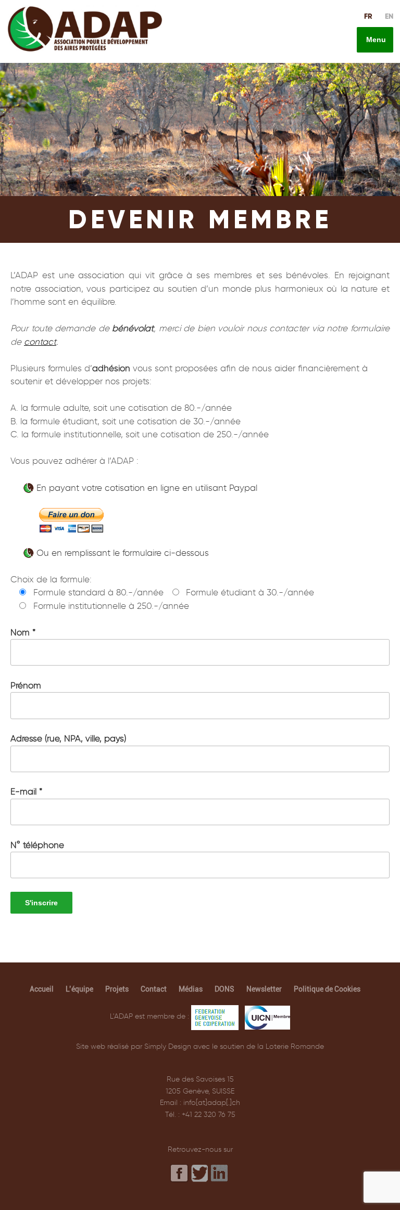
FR (368, 16)
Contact (154, 989)
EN (389, 16)
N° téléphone (37, 845)
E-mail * (26, 791)
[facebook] (179, 1173)
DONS (224, 989)
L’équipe (79, 989)
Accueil (42, 989)
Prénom (25, 685)
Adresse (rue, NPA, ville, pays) (68, 738)
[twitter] (200, 1173)
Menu (375, 39)
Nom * (23, 632)
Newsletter (264, 989)
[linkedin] (220, 1172)
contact (40, 341)
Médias (191, 989)
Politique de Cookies (327, 989)
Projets (117, 989)
